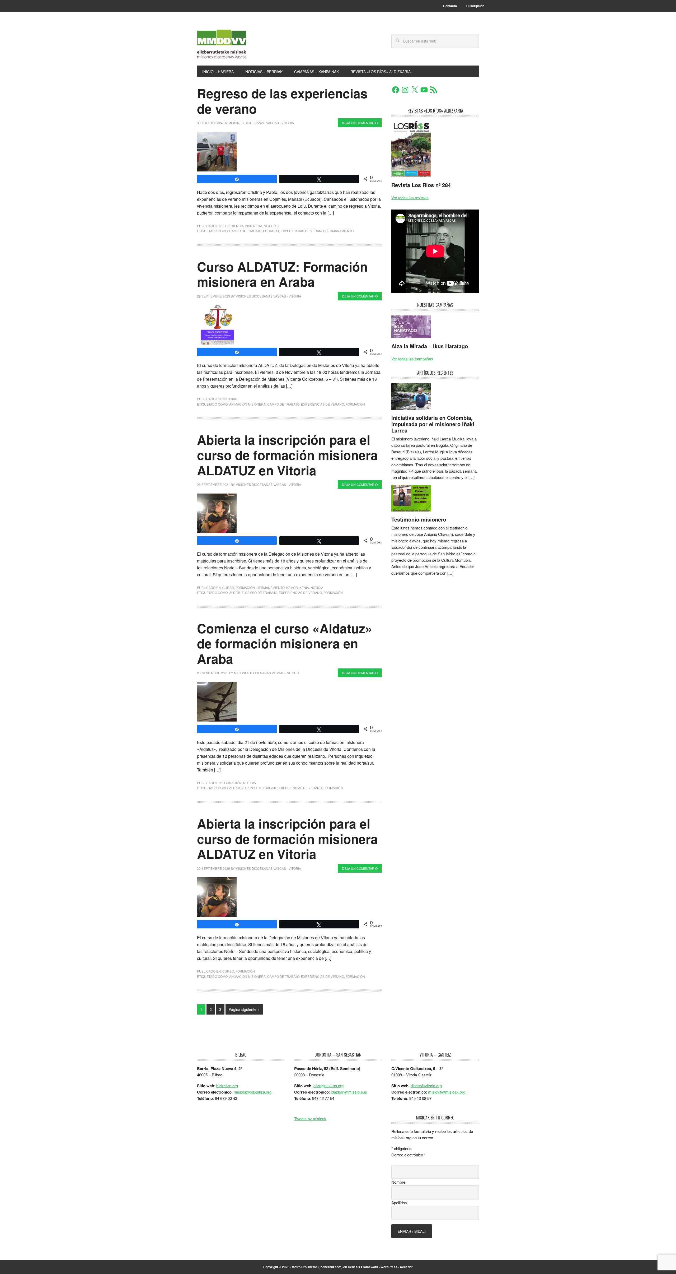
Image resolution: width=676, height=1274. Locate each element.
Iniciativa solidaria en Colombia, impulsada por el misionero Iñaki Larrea (432, 424)
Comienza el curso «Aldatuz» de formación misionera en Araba (284, 643)
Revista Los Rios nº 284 (421, 185)
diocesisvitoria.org (426, 1085)
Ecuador (271, 231)
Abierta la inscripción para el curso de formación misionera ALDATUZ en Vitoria (287, 454)
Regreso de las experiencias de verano (282, 101)
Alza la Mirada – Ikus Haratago (429, 346)
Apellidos (399, 1202)
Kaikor (292, 587)
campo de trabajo (245, 231)
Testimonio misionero (418, 519)
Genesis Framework (363, 1266)
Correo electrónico (408, 1154)
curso (228, 587)
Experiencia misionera (242, 226)
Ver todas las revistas (410, 197)
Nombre (398, 1182)
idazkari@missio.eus (349, 1092)
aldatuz (236, 592)
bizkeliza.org (227, 1085)
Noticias (271, 226)
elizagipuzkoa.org (328, 1085)
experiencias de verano (302, 231)
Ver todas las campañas (412, 358)
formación (355, 404)
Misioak (232, 45)
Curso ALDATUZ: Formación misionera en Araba (282, 274)
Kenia (304, 587)
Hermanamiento (339, 231)
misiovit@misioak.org (446, 1092)
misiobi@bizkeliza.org (252, 1092)
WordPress (389, 1266)
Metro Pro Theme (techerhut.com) (317, 1266)
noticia (317, 587)
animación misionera (247, 404)
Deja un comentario (360, 122)
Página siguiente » (244, 1009)
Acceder (406, 1266)
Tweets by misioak (310, 1118)
